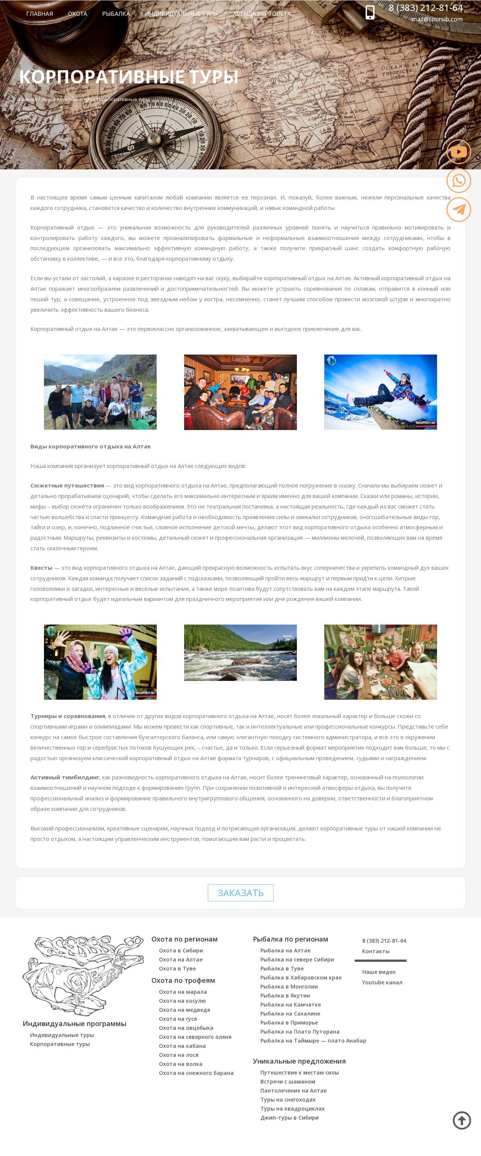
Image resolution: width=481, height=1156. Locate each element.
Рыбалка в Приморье (289, 1022)
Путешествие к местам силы (299, 1072)
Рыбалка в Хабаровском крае (301, 977)
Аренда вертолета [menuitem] (262, 13)
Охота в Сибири (181, 950)
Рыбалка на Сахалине (290, 1013)
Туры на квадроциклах (292, 1108)
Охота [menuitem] (77, 13)
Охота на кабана (182, 1045)
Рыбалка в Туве (282, 968)
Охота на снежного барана (196, 1072)
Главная (28, 99)
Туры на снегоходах (288, 1099)
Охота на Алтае (181, 959)
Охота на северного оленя (195, 1036)
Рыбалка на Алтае (285, 950)
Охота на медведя (184, 1009)
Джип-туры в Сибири (289, 1117)
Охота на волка (181, 1063)
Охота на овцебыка (186, 1027)
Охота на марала (183, 991)
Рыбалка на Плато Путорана (300, 1031)
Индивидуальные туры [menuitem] (181, 13)
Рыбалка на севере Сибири (297, 959)
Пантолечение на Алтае (293, 1090)
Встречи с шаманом (287, 1081)
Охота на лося (178, 1054)
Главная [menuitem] (39, 13)
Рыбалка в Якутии (285, 995)
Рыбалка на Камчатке (290, 1004)
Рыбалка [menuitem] (116, 13)
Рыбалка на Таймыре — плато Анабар (313, 1040)
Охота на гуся (178, 1018)
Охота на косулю (182, 1000)
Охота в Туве (177, 968)
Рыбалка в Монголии (289, 986)
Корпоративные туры (60, 1043)
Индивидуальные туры (68, 99)
